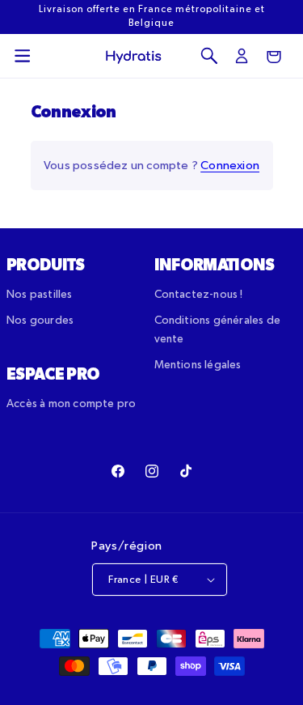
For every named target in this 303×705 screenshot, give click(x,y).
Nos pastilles (39, 294)
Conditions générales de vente (217, 329)
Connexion (229, 165)
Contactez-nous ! (198, 294)
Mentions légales (198, 365)
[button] (22, 56)
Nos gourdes (40, 320)
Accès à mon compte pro (71, 404)
